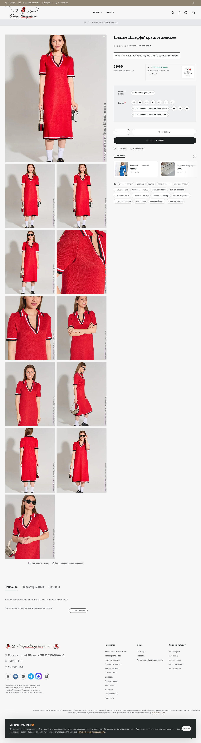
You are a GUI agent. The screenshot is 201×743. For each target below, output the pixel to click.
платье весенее (177, 190)
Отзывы (54, 587)
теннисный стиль (156, 201)
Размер (121, 103)
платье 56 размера (141, 195)
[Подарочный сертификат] (168, 169)
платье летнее (164, 184)
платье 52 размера (181, 195)
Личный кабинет (177, 645)
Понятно (186, 728)
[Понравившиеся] (186, 12)
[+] (127, 132)
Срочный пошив (122, 92)
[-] (116, 132)
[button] (164, 132)
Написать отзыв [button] (144, 46)
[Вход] (180, 12)
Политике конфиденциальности (91, 732)
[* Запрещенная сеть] (46, 676)
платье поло (140, 201)
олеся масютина (122, 195)
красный (140, 184)
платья (151, 184)
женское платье (126, 184)
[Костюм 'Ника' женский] (121, 169)
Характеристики (33, 587)
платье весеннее (159, 190)
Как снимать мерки (40, 563)
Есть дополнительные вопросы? (69, 563)
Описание (11, 587)
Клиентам (110, 645)
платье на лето (121, 190)
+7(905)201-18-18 (158, 713)
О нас (139, 645)
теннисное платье (175, 201)
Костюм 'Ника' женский (139, 165)
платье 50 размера (123, 201)
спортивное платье (140, 190)
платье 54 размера (161, 195)
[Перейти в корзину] (193, 12)
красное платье (181, 184)
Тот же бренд (119, 155)
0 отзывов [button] (131, 46)
